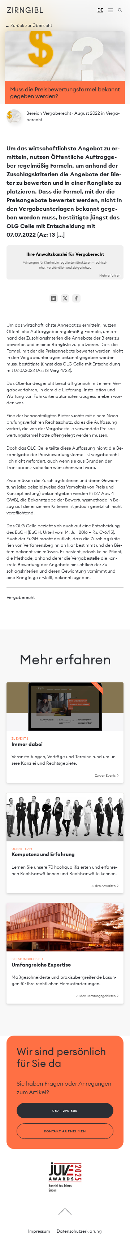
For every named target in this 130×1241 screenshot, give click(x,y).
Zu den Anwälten (103, 886)
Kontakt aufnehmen (65, 1131)
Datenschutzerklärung (79, 1231)
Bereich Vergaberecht (49, 113)
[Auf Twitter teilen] (65, 298)
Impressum (39, 1231)
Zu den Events (105, 775)
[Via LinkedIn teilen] (53, 298)
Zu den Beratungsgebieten (96, 996)
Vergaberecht (20, 597)
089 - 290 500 (65, 1111)
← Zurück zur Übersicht (28, 25)
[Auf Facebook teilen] (76, 298)
